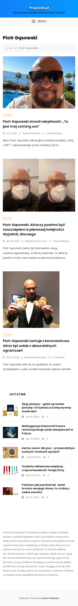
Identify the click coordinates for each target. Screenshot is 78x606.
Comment (59, 357)
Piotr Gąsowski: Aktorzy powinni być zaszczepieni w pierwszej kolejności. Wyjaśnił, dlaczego (34, 229)
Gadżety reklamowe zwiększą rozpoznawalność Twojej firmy (43, 468)
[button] (39, 21)
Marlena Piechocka (36, 241)
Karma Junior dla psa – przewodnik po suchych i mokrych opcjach (48, 450)
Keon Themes (50, 598)
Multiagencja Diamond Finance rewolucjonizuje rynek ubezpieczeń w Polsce (47, 429)
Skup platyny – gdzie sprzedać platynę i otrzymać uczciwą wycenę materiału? (46, 407)
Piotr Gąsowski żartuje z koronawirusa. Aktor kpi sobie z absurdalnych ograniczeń (36, 345)
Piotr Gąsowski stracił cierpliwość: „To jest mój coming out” (35, 124)
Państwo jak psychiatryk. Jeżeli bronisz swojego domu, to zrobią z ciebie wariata (45, 488)
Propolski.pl (39, 7)
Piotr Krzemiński (31, 133)
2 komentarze (54, 133)
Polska (7, 114)
